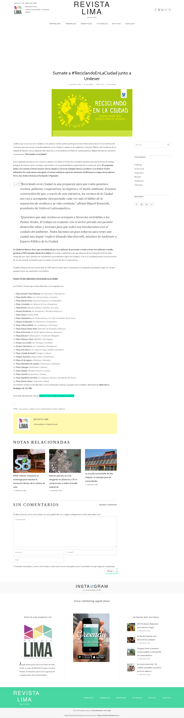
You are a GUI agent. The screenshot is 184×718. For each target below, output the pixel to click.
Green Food (86, 24)
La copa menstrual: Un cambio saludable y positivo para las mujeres (149, 667)
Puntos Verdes (52, 409)
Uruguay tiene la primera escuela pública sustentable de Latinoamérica (149, 652)
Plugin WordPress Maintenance (108, 715)
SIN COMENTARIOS (36, 504)
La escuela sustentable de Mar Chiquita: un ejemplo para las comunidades (99, 477)
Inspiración (55, 24)
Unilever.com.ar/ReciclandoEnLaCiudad (56, 395)
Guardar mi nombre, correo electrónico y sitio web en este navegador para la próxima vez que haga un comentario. (65, 566)
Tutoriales (102, 24)
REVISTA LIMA (26, 696)
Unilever (62, 409)
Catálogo (130, 24)
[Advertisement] (92, 47)
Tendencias (70, 24)
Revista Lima (31, 7)
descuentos (23, 409)
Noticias (116, 24)
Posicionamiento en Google (101, 710)
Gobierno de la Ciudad (37, 409)
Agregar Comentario (108, 504)
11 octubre (88, 84)
